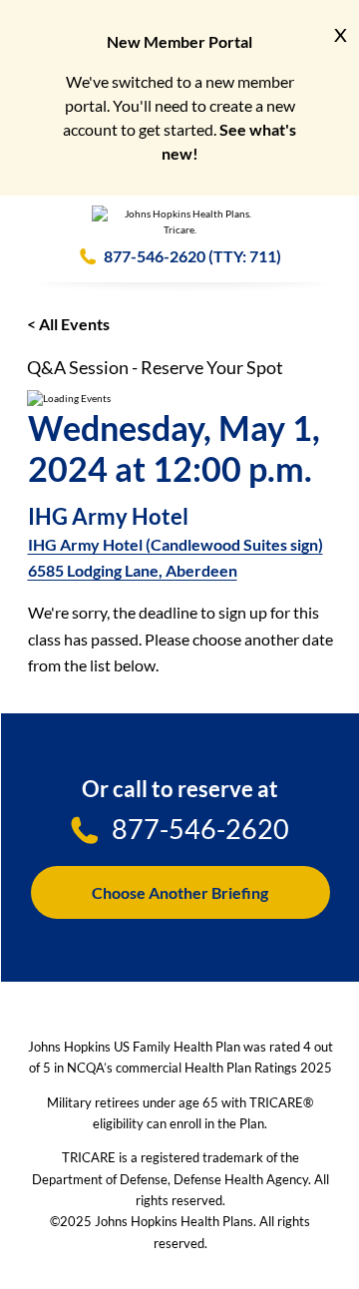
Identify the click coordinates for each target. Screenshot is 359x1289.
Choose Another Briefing (180, 892)
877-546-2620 (154, 255)
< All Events (68, 323)
